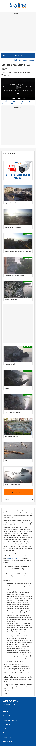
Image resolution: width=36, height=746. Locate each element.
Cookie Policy (7, 737)
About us (5, 712)
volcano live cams (12, 558)
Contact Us (6, 724)
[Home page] (4, 55)
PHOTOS (6, 499)
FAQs (5, 729)
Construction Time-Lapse (11, 720)
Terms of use (7, 733)
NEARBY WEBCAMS (10, 154)
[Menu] (31, 55)
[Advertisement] (18, 33)
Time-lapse (5, 104)
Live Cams (17, 55)
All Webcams (18, 492)
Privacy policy (7, 741)
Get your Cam (7, 716)
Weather (14, 104)
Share (30, 104)
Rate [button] (22, 104)
